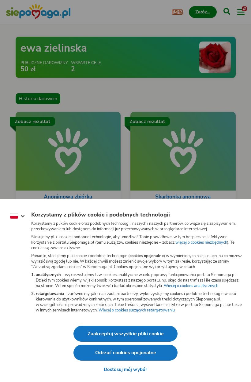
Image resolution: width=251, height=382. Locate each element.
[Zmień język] (17, 216)
